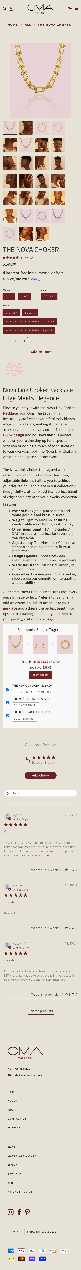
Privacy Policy (20, 1191)
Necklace (10, 413)
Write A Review (40, 775)
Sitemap (14, 1127)
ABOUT (13, 1100)
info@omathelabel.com (28, 1075)
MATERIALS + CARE (22, 1156)
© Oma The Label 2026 (41, 1232)
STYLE (6, 306)
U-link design (13, 435)
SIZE (43, 289)
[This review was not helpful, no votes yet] (73, 870)
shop (12, 1147)
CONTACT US (17, 1118)
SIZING (13, 1165)
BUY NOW (40, 675)
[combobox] (32, 692)
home (12, 1091)
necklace (10, 608)
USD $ (14, 1231)
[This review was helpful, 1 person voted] (66, 994)
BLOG (11, 1182)
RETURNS (15, 1174)
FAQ (11, 1109)
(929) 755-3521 (22, 1068)
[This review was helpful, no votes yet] (66, 870)
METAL (6, 289)
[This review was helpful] (66, 928)
